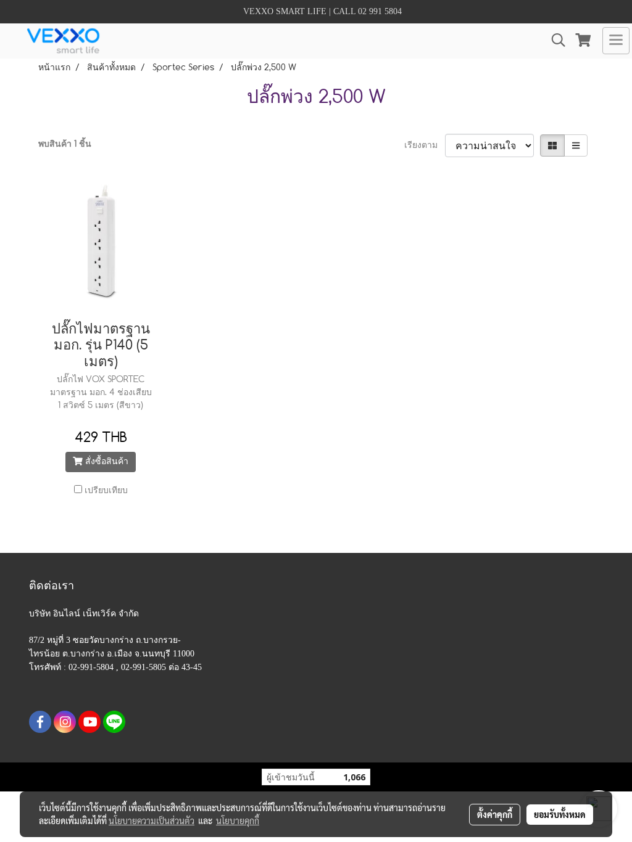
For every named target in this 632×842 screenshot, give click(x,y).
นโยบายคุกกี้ (237, 820)
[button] (554, 40)
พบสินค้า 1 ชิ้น (64, 144)
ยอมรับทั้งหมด (560, 814)
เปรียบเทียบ (106, 490)
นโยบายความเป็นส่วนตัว (151, 820)
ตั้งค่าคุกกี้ (494, 814)
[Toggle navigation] (616, 40)
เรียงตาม (424, 145)
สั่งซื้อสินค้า (105, 461)
